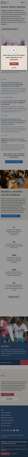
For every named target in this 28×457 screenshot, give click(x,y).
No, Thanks (14, 67)
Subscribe (13, 63)
